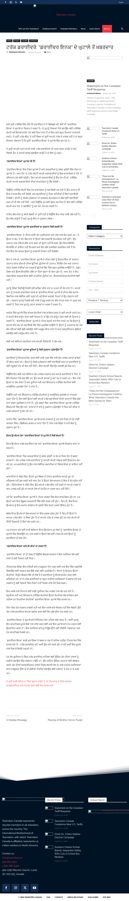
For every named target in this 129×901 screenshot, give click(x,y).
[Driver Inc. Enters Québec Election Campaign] (93, 146)
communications (94, 93)
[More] (50, 59)
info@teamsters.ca (12, 857)
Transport (33, 40)
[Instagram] (10, 2)
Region (16, 40)
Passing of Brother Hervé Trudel (65, 720)
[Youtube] (21, 2)
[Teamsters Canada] (64, 15)
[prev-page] (89, 215)
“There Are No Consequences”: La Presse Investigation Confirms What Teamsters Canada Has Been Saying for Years (105, 396)
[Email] (43, 59)
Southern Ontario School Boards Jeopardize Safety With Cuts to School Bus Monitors (105, 379)
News (83, 29)
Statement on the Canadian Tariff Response (106, 343)
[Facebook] (5, 2)
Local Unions (94, 29)
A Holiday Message (16, 720)
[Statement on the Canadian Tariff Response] (105, 69)
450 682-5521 (9, 861)
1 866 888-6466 (10, 866)
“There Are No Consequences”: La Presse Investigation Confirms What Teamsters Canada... (110, 182)
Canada (24, 40)
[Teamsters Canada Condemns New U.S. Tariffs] (93, 131)
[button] (122, 28)
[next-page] (94, 215)
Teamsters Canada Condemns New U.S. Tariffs (111, 131)
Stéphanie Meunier (17, 52)
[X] (16, 2)
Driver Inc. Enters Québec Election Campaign (109, 146)
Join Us (107, 29)
